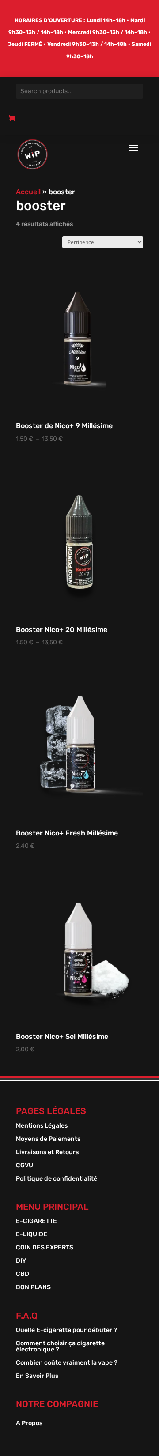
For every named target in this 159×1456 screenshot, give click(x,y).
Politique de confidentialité (56, 1179)
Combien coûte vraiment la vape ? (66, 1363)
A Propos (29, 1423)
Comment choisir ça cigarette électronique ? (60, 1346)
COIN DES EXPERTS (44, 1248)
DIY (21, 1261)
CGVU (24, 1166)
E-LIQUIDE (31, 1234)
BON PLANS (33, 1287)
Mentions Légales (42, 1126)
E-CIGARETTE (36, 1221)
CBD (22, 1274)
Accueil (28, 192)
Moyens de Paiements (48, 1139)
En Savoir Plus (37, 1376)
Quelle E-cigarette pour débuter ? (66, 1330)
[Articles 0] (14, 121)
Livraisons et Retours (47, 1152)
